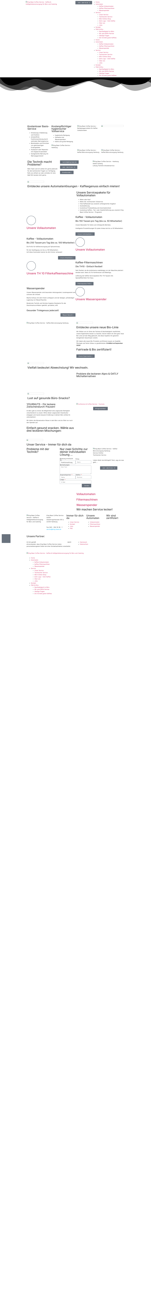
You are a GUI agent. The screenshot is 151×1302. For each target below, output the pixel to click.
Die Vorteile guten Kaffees (107, 38)
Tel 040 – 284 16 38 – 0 (54, 525)
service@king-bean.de (53, 529)
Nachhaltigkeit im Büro (106, 31)
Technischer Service (105, 17)
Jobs (100, 25)
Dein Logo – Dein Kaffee (107, 21)
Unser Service (103, 14)
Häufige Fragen (104, 35)
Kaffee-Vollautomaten (106, 6)
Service (98, 12)
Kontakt (98, 27)
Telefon (78, 474)
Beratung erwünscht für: (66, 459)
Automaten (99, 4)
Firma (77, 459)
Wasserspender (104, 10)
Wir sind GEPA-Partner (106, 33)
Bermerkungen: (65, 465)
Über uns (102, 23)
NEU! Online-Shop (105, 19)
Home (98, 2)
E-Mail (62, 479)
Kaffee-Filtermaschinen (106, 8)
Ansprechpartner (65, 474)
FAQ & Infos (99, 29)
